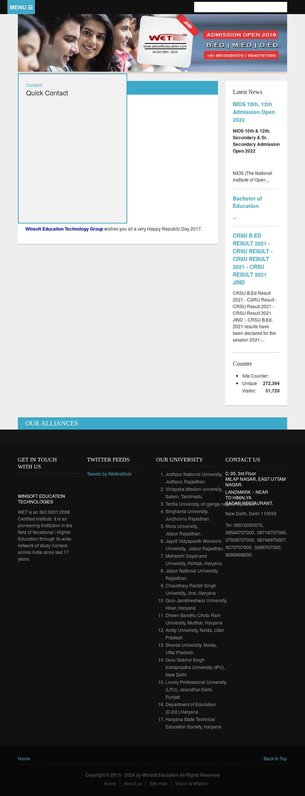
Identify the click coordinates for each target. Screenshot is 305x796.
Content (34, 85)
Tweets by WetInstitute (109, 473)
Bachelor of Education (247, 202)
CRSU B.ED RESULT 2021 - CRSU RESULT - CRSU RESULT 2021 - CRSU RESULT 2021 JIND (253, 259)
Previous (264, 55)
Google (45, 482)
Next (275, 55)
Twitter (275, 25)
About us (133, 783)
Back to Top (275, 758)
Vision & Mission (192, 783)
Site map (158, 783)
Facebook (264, 25)
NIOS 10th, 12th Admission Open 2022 (254, 111)
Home (24, 758)
